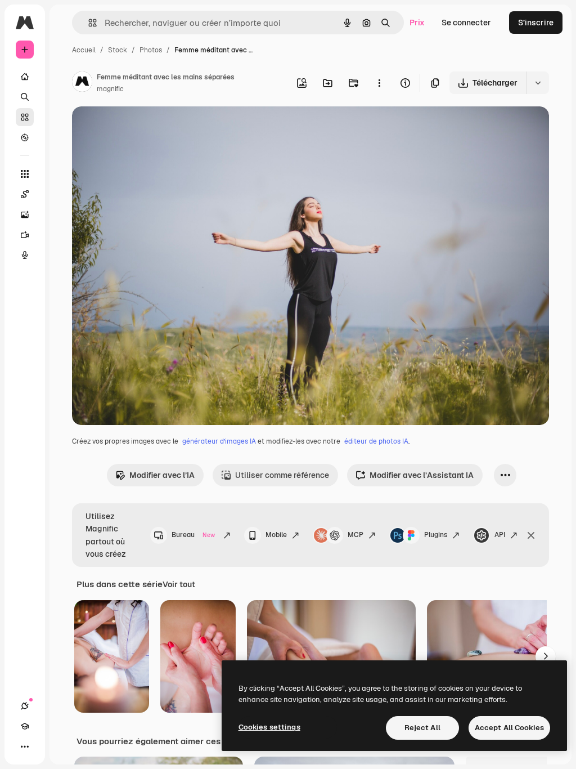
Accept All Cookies (509, 727)
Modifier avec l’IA (162, 475)
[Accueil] (25, 77)
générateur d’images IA (219, 441)
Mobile (276, 534)
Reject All (422, 727)
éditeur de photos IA (376, 441)
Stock (117, 50)
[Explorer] (25, 137)
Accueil (84, 50)
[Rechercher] (25, 97)
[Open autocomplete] (88, 23)
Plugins (435, 534)
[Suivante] (546, 656)
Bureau (193, 534)
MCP (355, 534)
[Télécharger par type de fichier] (537, 82)
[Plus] (25, 746)
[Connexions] (25, 706)
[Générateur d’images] (25, 214)
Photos (151, 50)
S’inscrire (536, 22)
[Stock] (25, 117)
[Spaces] (25, 194)
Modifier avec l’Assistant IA (422, 475)
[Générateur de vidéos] (25, 235)
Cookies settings (269, 727)
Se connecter (466, 22)
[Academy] (25, 726)
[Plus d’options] (379, 82)
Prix (417, 22)
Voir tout (179, 584)
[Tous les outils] (25, 174)
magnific (110, 88)
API (499, 534)
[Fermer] (531, 535)
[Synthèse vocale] (25, 255)
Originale (146, 128)
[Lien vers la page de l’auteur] (82, 83)
